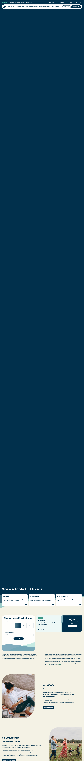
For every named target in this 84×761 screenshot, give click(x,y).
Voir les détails (72, 629)
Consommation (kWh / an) (9, 632)
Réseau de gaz (29, 2)
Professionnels (11, 2)
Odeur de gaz (51, 2)
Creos (49, 664)
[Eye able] (80, 2)
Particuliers (4, 2)
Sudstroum (59, 664)
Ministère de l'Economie (7, 660)
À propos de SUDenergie (20, 2)
